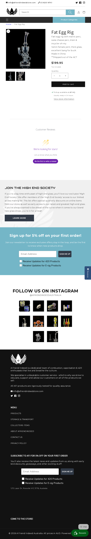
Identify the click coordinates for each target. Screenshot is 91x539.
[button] (7, 19)
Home (8, 24)
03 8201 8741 (46, 3)
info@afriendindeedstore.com (22, 3)
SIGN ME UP (64, 254)
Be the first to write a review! (45, 161)
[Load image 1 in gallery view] (10, 76)
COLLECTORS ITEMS (20, 425)
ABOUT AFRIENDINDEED (22, 431)
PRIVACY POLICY (18, 443)
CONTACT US (17, 437)
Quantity (54, 71)
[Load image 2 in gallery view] (20, 76)
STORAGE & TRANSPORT (22, 419)
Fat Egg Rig (19, 24)
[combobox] (47, 12)
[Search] (70, 12)
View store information (64, 99)
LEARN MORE (19, 218)
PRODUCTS (16, 413)
